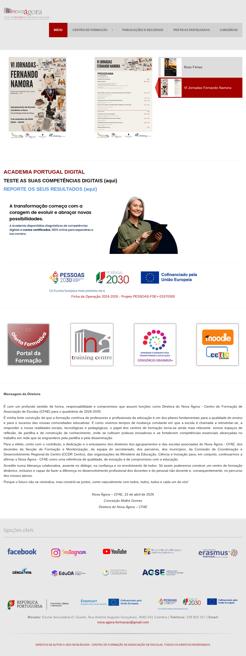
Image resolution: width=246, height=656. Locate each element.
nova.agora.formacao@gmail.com (123, 622)
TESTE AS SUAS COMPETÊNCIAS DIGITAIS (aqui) (60, 180)
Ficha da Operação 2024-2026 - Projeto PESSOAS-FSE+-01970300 (123, 296)
